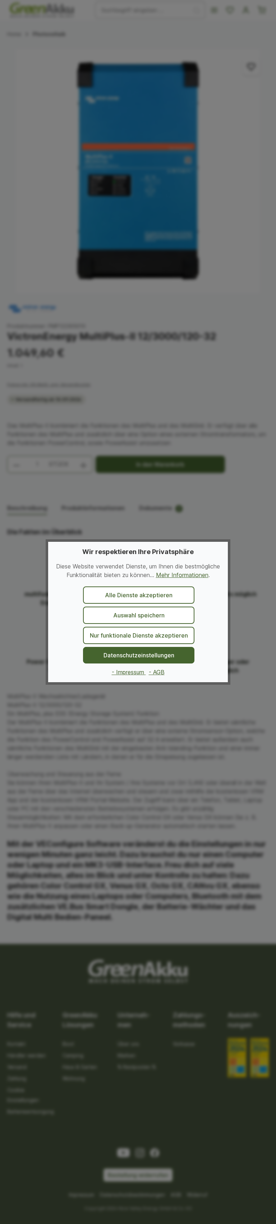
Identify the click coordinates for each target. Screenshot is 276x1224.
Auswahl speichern (139, 615)
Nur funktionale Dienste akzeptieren (139, 635)
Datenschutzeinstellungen (139, 655)
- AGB (157, 672)
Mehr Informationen (182, 575)
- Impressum (129, 672)
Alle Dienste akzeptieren (138, 595)
